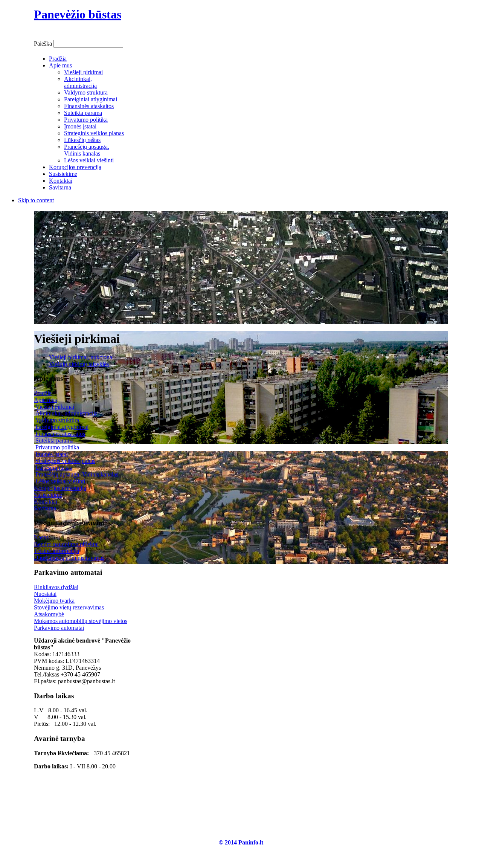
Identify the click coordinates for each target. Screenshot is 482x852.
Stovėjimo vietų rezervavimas (69, 607)
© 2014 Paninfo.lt (241, 842)
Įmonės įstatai (51, 454)
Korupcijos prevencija (60, 488)
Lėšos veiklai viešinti (60, 481)
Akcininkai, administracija (66, 413)
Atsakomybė (49, 614)
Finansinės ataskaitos (60, 434)
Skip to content (36, 200)
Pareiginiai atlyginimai (61, 427)
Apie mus (45, 400)
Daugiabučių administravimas (69, 557)
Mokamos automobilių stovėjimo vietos (80, 621)
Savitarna (45, 508)
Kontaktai (45, 501)
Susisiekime (48, 495)
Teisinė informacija (56, 551)
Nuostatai (45, 594)
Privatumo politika (57, 447)
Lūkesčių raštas (53, 467)
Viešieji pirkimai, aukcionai (81, 357)
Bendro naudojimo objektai (66, 544)
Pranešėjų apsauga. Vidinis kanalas (76, 474)
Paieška (43, 43)
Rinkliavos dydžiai (56, 587)
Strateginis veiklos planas (65, 461)
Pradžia (43, 393)
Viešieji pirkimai (54, 406)
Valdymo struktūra (57, 420)
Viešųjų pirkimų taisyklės (79, 364)
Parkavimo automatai (59, 627)
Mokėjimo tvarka (54, 600)
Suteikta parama (54, 440)
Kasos (41, 537)
